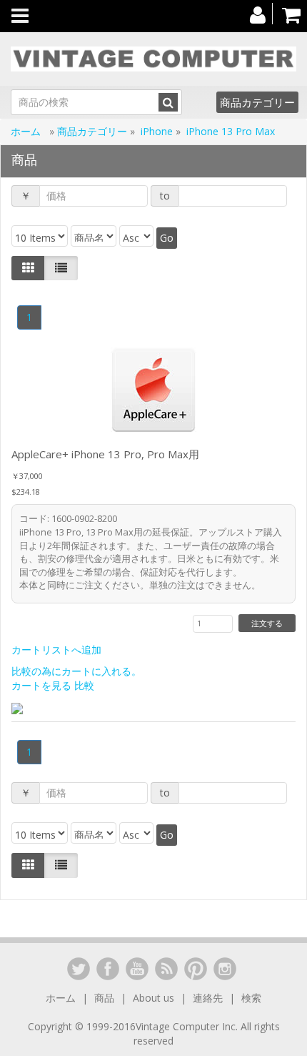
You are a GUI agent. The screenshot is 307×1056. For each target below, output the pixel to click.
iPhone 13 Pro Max (230, 131)
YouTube (137, 968)
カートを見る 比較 (52, 685)
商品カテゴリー (257, 102)
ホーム (27, 131)
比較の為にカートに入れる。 (76, 671)
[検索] (168, 102)
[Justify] (61, 268)
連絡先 (208, 998)
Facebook (107, 968)
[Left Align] (28, 268)
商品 (104, 998)
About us (153, 998)
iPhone (157, 131)
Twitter (78, 968)
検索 (251, 998)
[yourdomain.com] (153, 58)
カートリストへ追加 (56, 649)
